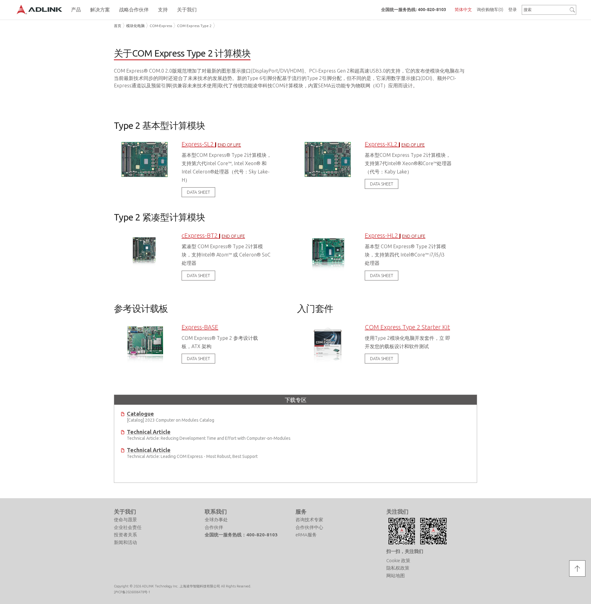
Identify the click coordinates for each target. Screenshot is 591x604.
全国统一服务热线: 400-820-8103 (413, 9)
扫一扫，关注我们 (404, 551)
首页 (117, 26)
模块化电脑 (135, 26)
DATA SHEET (198, 192)
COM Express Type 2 (194, 26)
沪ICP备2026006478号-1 (132, 592)
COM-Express (161, 26)
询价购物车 (490, 9)
